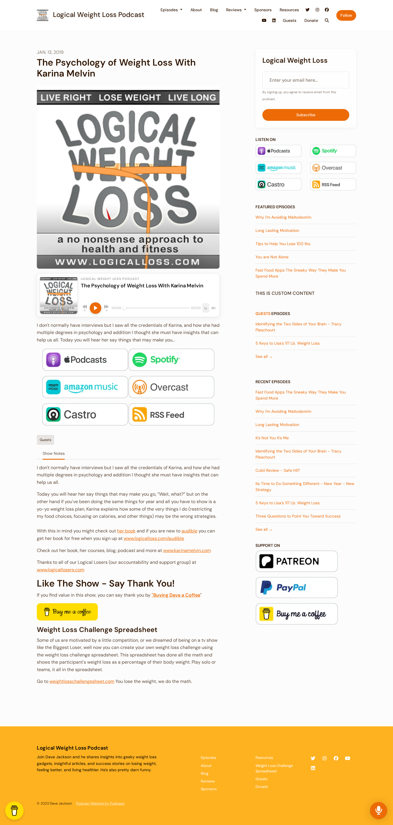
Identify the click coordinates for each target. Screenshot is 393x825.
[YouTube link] (264, 20)
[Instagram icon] (324, 758)
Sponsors (263, 9)
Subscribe (305, 114)
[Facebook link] (327, 10)
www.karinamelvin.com (187, 550)
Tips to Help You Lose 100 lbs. (283, 243)
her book (126, 531)
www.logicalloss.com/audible (154, 538)
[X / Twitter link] (308, 10)
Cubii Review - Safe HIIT (277, 470)
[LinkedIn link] (274, 20)
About (196, 9)
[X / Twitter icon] (313, 758)
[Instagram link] (317, 10)
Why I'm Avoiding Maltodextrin (283, 217)
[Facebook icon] (336, 758)
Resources (289, 9)
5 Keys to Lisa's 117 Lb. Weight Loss (287, 343)
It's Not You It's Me (272, 437)
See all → (264, 356)
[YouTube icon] (347, 758)
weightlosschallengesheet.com (81, 681)
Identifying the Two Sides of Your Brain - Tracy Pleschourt (298, 327)
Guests (289, 20)
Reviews (234, 9)
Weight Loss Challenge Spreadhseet (274, 768)
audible (189, 531)
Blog (214, 9)
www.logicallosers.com (60, 570)
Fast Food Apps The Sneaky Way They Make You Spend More (300, 273)
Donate (311, 20)
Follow (346, 15)
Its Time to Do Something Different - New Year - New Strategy (304, 486)
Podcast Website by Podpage (100, 803)
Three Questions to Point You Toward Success (298, 516)
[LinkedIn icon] (313, 768)
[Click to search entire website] (327, 20)
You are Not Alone (272, 256)
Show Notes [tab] (54, 453)
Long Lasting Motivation (277, 230)
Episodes (170, 9)
